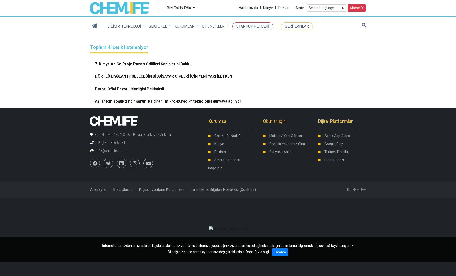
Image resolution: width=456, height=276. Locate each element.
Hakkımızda (248, 7)
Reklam (284, 7)
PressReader (334, 160)
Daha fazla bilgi (257, 252)
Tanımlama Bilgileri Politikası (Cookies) (223, 189)
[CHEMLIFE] (119, 7)
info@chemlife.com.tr (112, 151)
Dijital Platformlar (335, 121)
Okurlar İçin (274, 121)
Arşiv (299, 7)
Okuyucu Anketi (281, 152)
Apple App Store (337, 136)
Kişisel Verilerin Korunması (161, 189)
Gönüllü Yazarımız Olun (287, 144)
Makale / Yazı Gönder (285, 136)
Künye (268, 7)
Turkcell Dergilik (336, 152)
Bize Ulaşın (122, 189)
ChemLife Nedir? (227, 136)
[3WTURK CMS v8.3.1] (228, 229)
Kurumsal (217, 121)
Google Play (333, 144)
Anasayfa (98, 189)
